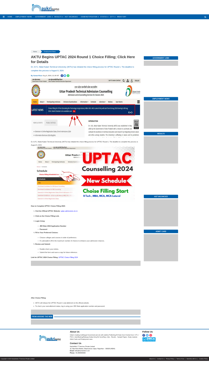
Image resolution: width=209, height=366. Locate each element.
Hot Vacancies (71, 17)
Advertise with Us (191, 353)
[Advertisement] (128, 7)
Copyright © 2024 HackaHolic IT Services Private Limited (17, 353)
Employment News (24, 17)
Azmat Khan (37, 75)
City (112, 17)
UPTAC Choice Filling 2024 (68, 257)
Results (58, 17)
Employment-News (50, 51)
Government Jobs (43, 17)
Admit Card (161, 231)
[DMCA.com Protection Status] (149, 334)
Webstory (121, 17)
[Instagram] (150, 330)
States (103, 17)
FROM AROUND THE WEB (42, 311)
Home (35, 51)
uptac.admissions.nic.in (69, 211)
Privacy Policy (170, 353)
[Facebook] (143, 330)
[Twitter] (147, 330)
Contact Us (75, 338)
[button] (3, 17)
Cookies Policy (203, 353)
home (10, 17)
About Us (74, 326)
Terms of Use (180, 353)
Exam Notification (89, 17)
